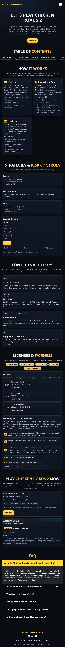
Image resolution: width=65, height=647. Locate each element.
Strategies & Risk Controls (26, 58)
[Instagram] (32, 636)
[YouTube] (36, 636)
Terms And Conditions (31, 640)
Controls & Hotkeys (48, 58)
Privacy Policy (45, 640)
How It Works (7, 58)
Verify (14, 388)
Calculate (7, 243)
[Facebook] (29, 636)
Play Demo (32, 40)
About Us (19, 640)
